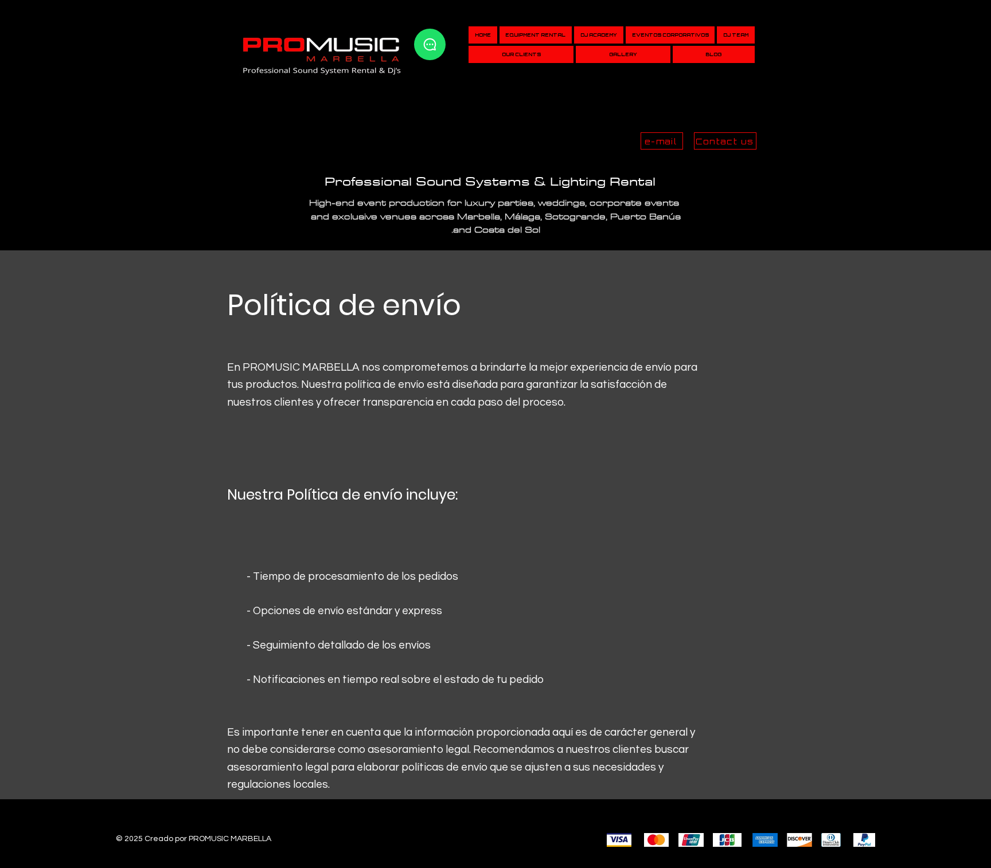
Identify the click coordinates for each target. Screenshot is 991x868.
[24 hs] (430, 44)
